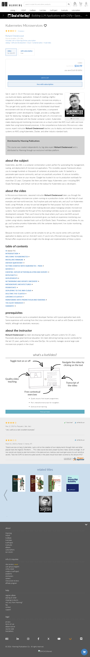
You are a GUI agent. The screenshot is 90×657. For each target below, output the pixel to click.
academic (8, 553)
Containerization (37, 43)
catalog (12, 10)
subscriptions (9, 529)
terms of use (9, 603)
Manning (8, 512)
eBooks (8, 526)
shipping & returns (11, 579)
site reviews (11, 543)
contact (8, 586)
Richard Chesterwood (14, 35)
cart (81, 5)
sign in (86, 5)
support (8, 589)
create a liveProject (12, 550)
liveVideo (43, 10)
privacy (8, 601)
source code (9, 608)
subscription (76, 10)
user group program (12, 546)
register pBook (10, 574)
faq (6, 584)
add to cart (45, 77)
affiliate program (11, 562)
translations (9, 610)
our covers (9, 531)
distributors (9, 555)
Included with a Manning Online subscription (20, 40)
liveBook (33, 10)
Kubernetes (47, 43)
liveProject (53, 10)
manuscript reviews (12, 560)
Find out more (45, 412)
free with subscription (45, 84)
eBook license (10, 606)
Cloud (29, 43)
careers (8, 557)
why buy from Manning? (13, 581)
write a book (9, 548)
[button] (3, 15)
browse (75, 5)
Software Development (18, 43)
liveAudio (64, 10)
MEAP (23, 10)
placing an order (11, 577)
